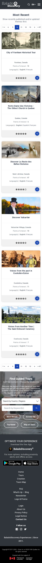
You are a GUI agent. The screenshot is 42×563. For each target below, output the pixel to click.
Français (29, 70)
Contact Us (21, 519)
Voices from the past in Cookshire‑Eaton (21, 272)
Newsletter (21, 495)
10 (17, 27)
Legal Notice (21, 516)
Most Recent (12, 417)
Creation (21, 479)
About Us (21, 509)
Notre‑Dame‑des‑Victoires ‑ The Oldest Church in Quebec (21, 107)
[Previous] (8, 27)
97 (40, 27)
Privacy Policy (21, 512)
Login (21, 506)
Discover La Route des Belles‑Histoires (21, 162)
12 (26, 27)
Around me (30, 417)
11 (21, 27)
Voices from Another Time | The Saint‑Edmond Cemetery (21, 327)
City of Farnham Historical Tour (21, 52)
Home (21, 472)
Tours (21, 475)
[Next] (34, 27)
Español (26, 125)
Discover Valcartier (21, 217)
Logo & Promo (21, 499)
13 (30, 27)
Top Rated (11, 425)
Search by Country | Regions (14, 401)
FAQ (21, 489)
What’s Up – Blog (21, 492)
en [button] (33, 4)
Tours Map (21, 482)
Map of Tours (29, 425)
